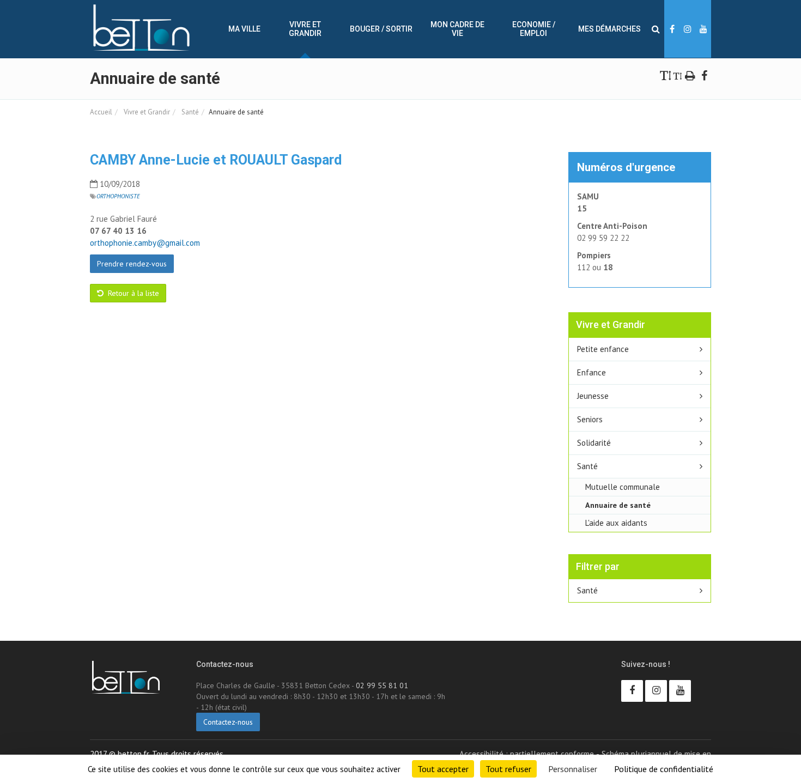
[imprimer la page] (690, 75)
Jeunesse (593, 396)
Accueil (101, 112)
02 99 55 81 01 (382, 685)
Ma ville (244, 29)
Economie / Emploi (533, 29)
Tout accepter (443, 768)
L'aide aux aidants (616, 523)
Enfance (591, 372)
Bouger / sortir (381, 29)
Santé (189, 112)
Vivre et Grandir (305, 29)
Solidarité (594, 443)
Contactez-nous (228, 722)
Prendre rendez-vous (132, 264)
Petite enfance (603, 349)
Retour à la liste (132, 293)
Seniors (590, 419)
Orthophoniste (118, 196)
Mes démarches (609, 29)
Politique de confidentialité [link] (663, 768)
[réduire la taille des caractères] (677, 75)
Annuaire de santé (618, 505)
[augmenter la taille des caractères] (666, 75)
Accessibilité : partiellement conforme (526, 754)
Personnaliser (572, 768)
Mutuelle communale (622, 487)
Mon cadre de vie (457, 29)
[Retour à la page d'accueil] (141, 28)
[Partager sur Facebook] (704, 75)
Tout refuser (508, 768)
